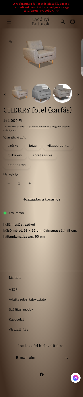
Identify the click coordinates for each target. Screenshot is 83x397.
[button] (9, 21)
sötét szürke (42, 155)
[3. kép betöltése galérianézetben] (62, 93)
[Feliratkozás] (67, 358)
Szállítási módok (21, 309)
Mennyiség (10, 174)
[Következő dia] (78, 94)
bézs (33, 145)
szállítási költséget (39, 126)
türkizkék (15, 155)
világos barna (58, 145)
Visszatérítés (18, 329)
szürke (13, 145)
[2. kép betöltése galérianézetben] (41, 93)
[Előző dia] (5, 94)
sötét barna (17, 164)
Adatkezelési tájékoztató (27, 299)
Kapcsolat (16, 319)
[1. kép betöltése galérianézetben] (20, 93)
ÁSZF (13, 289)
